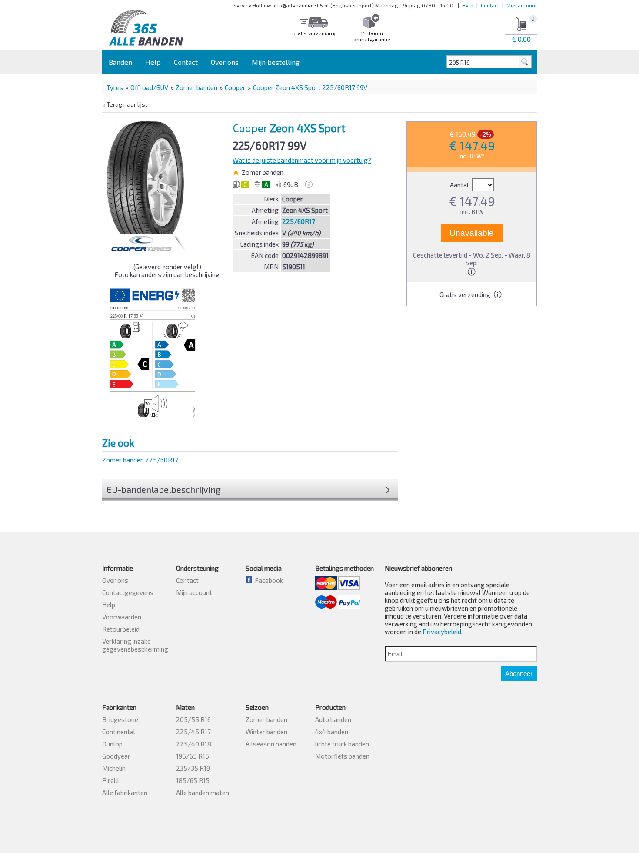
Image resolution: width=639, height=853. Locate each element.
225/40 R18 (193, 744)
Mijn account (521, 5)
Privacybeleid (442, 632)
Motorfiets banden (342, 756)
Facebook (267, 580)
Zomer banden (196, 87)
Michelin (114, 768)
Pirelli (110, 780)
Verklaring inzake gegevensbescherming (135, 645)
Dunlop (112, 744)
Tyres (114, 87)
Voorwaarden (121, 617)
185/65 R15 (193, 780)
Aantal (460, 185)
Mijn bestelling (276, 62)
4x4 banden (331, 732)
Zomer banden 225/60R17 (140, 460)
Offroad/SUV (149, 87)
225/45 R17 (193, 732)
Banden (120, 62)
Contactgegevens (127, 592)
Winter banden (266, 732)
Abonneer (518, 673)
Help (467, 5)
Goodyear (116, 756)
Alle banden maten (202, 792)
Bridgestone (120, 719)
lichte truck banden (342, 744)
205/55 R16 (193, 719)
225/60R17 (298, 221)
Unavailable (471, 233)
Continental (118, 732)
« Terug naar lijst (125, 104)
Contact (490, 5)
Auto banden (333, 719)
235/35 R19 (193, 768)
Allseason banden (271, 744)
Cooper (235, 87)
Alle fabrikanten (124, 792)
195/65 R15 (192, 756)
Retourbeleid (121, 629)
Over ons (225, 62)
